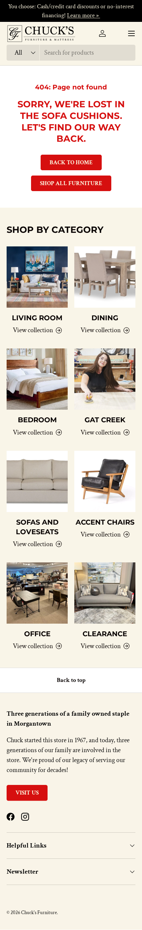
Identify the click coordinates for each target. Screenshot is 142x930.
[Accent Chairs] (104, 481)
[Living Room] (37, 277)
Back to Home (71, 162)
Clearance (105, 634)
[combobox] (71, 53)
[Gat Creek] (104, 379)
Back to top (71, 680)
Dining (104, 318)
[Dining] (104, 277)
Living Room (37, 318)
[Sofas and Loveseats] (37, 481)
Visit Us (27, 793)
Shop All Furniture (71, 183)
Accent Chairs (105, 522)
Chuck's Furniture (39, 912)
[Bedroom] (37, 379)
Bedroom (37, 420)
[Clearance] (104, 593)
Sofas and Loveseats (37, 527)
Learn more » (83, 15)
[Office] (37, 593)
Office (37, 634)
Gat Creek (105, 420)
